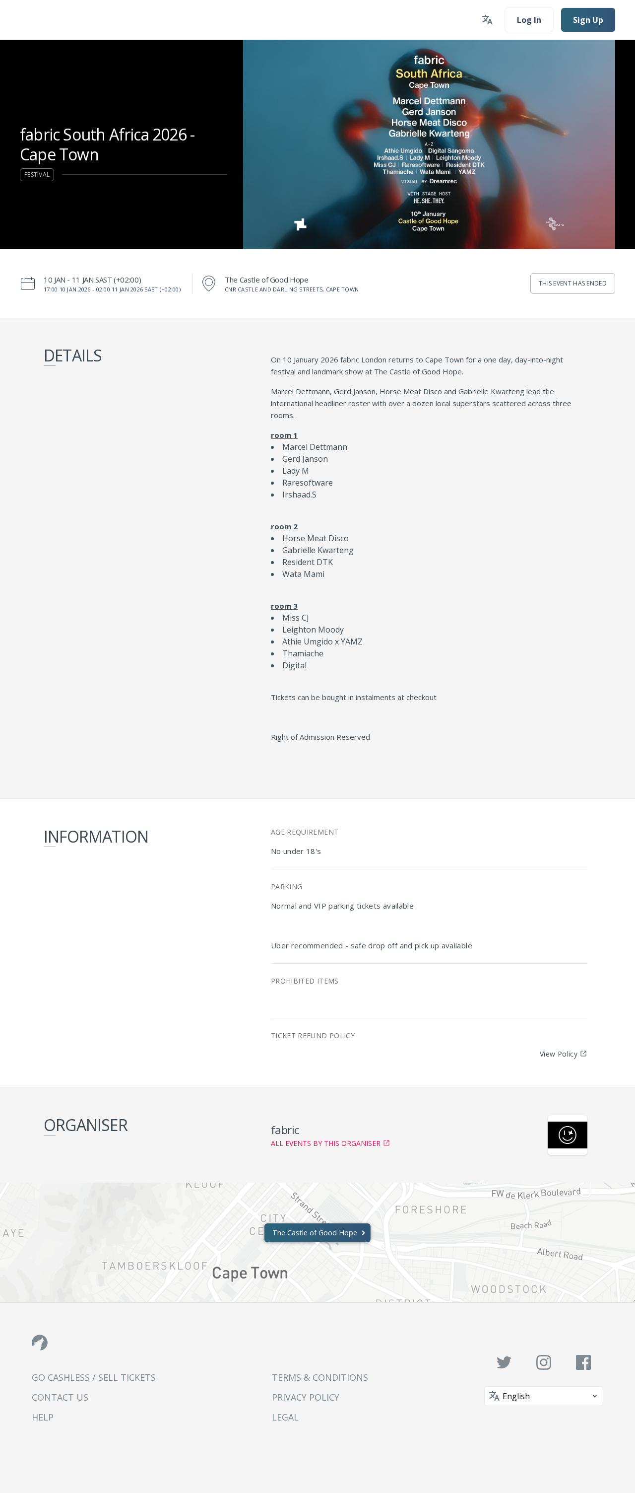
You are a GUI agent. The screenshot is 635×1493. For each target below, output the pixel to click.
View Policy (558, 1054)
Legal (285, 1417)
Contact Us (60, 1397)
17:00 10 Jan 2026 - (112, 289)
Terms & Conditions (320, 1377)
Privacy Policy (305, 1397)
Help (43, 1417)
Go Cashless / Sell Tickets (94, 1377)
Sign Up (588, 19)
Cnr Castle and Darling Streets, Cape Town (292, 289)
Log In (529, 19)
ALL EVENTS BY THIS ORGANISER (326, 1143)
